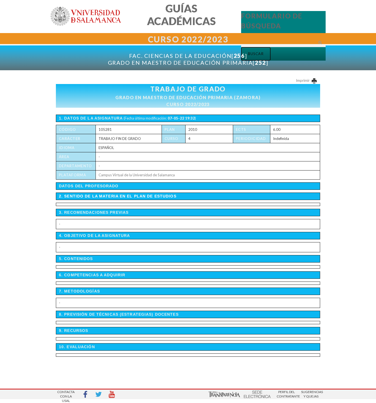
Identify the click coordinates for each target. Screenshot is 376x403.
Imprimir (303, 80)
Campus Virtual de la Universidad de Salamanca (137, 175)
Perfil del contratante (286, 394)
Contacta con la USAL (66, 394)
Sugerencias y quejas (311, 394)
